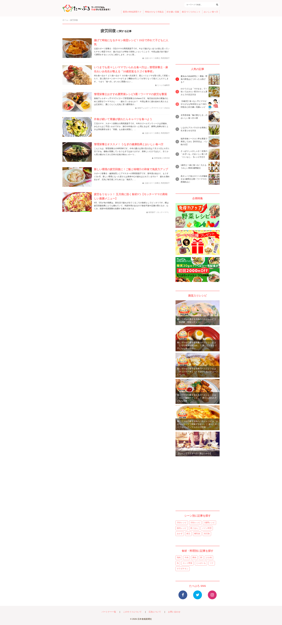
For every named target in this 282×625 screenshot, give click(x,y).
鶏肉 (179, 557)
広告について (155, 612)
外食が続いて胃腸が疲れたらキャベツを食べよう (123, 119)
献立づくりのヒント (191, 12)
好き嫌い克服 (173, 12)
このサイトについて (132, 612)
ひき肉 (209, 557)
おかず (180, 533)
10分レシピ (195, 522)
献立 (188, 533)
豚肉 (194, 557)
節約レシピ (181, 528)
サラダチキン (182, 569)
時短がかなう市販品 (154, 12)
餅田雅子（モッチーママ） (159, 212)
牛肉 (186, 557)
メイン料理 (207, 528)
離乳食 (197, 533)
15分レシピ (182, 522)
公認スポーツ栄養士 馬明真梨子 (157, 58)
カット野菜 (187, 563)
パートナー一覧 (109, 612)
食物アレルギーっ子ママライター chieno (153, 108)
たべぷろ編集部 (163, 85)
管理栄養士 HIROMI (162, 158)
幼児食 (207, 533)
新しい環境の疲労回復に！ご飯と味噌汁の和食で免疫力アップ (131, 169)
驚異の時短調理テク (132, 12)
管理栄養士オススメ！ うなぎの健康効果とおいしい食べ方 (128, 144)
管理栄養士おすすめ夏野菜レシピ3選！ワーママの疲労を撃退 (130, 94)
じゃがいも (201, 563)
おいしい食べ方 (211, 12)
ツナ (212, 563)
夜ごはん (194, 528)
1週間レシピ (209, 522)
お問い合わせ (174, 612)
